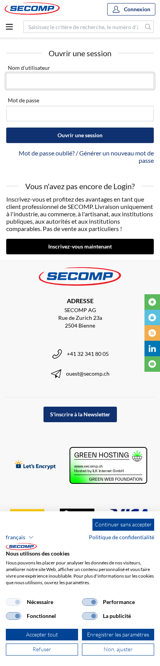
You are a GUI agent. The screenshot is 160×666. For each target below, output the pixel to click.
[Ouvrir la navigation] (9, 26)
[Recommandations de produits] (152, 317)
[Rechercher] (148, 27)
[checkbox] (13, 602)
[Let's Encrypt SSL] (35, 465)
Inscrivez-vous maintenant (80, 246)
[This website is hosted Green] (108, 465)
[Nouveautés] (152, 302)
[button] (20, 537)
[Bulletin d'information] (152, 364)
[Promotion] (152, 333)
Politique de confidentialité (121, 537)
